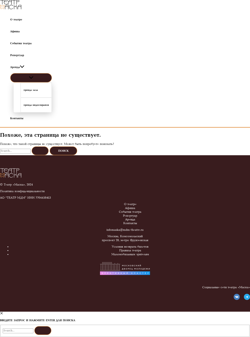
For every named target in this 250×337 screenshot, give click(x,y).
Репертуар (130, 216)
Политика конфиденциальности (22, 191)
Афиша (130, 208)
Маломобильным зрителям (130, 255)
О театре (130, 204)
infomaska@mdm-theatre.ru (125, 230)
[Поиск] (42, 330)
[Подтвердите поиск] (40, 150)
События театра (130, 212)
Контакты (130, 223)
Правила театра (130, 251)
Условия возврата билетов (130, 247)
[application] (22, 67)
